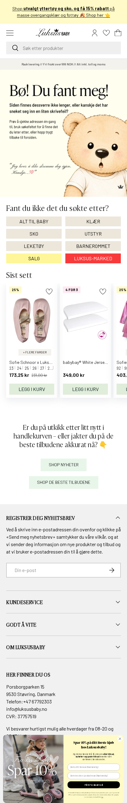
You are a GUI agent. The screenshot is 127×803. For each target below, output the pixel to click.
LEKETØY (34, 246)
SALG (34, 258)
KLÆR (93, 221)
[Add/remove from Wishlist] (49, 291)
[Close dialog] (120, 739)
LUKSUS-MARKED (93, 258)
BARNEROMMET (93, 246)
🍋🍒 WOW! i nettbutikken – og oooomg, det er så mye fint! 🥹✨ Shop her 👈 (63, 11)
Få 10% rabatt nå (93, 784)
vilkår (100, 537)
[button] (118, 33)
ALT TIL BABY (33, 221)
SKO (34, 234)
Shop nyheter (64, 464)
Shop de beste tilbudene (63, 482)
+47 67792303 (37, 701)
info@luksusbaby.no (26, 709)
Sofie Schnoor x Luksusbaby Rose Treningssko (52, 362)
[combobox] (63, 48)
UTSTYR (93, 234)
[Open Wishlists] (106, 33)
